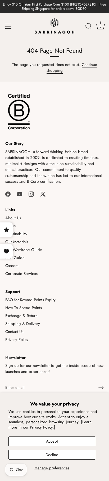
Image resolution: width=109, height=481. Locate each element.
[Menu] (8, 26)
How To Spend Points (23, 308)
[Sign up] (101, 387)
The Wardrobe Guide (23, 250)
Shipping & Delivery (22, 324)
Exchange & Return (21, 316)
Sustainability (16, 234)
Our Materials (16, 242)
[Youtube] (19, 194)
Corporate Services (21, 274)
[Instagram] (31, 194)
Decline (52, 455)
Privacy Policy (16, 339)
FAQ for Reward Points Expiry (30, 300)
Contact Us (14, 332)
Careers (11, 266)
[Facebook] (8, 194)
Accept (52, 441)
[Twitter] (43, 194)
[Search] (88, 27)
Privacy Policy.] (42, 427)
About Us (13, 218)
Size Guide (15, 258)
